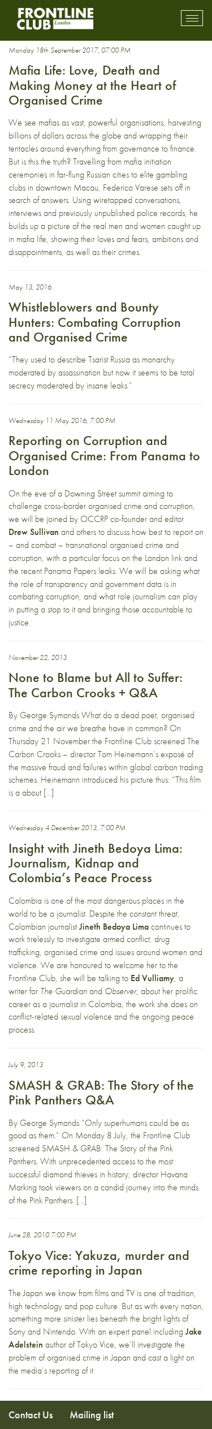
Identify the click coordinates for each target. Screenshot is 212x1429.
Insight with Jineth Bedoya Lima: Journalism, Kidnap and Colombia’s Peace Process (95, 863)
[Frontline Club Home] (55, 18)
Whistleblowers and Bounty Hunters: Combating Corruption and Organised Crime (94, 322)
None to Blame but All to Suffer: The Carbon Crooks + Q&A (95, 684)
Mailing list (92, 1414)
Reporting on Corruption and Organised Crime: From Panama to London (104, 455)
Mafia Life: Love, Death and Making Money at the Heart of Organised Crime (92, 85)
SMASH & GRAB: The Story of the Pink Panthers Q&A (101, 1092)
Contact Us (30, 1414)
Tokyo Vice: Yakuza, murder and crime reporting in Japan (98, 1262)
